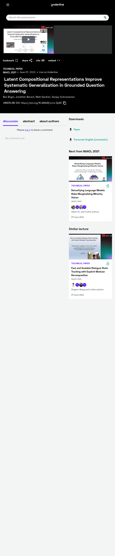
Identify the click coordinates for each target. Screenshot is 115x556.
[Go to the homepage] (57, 4)
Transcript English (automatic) (91, 139)
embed (52, 60)
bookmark (8, 60)
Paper (77, 129)
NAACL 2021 (91, 151)
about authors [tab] (49, 121)
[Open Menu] (8, 5)
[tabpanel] (34, 134)
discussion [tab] (10, 121)
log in (28, 130)
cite (38, 60)
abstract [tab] (29, 121)
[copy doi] (66, 103)
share (25, 60)
